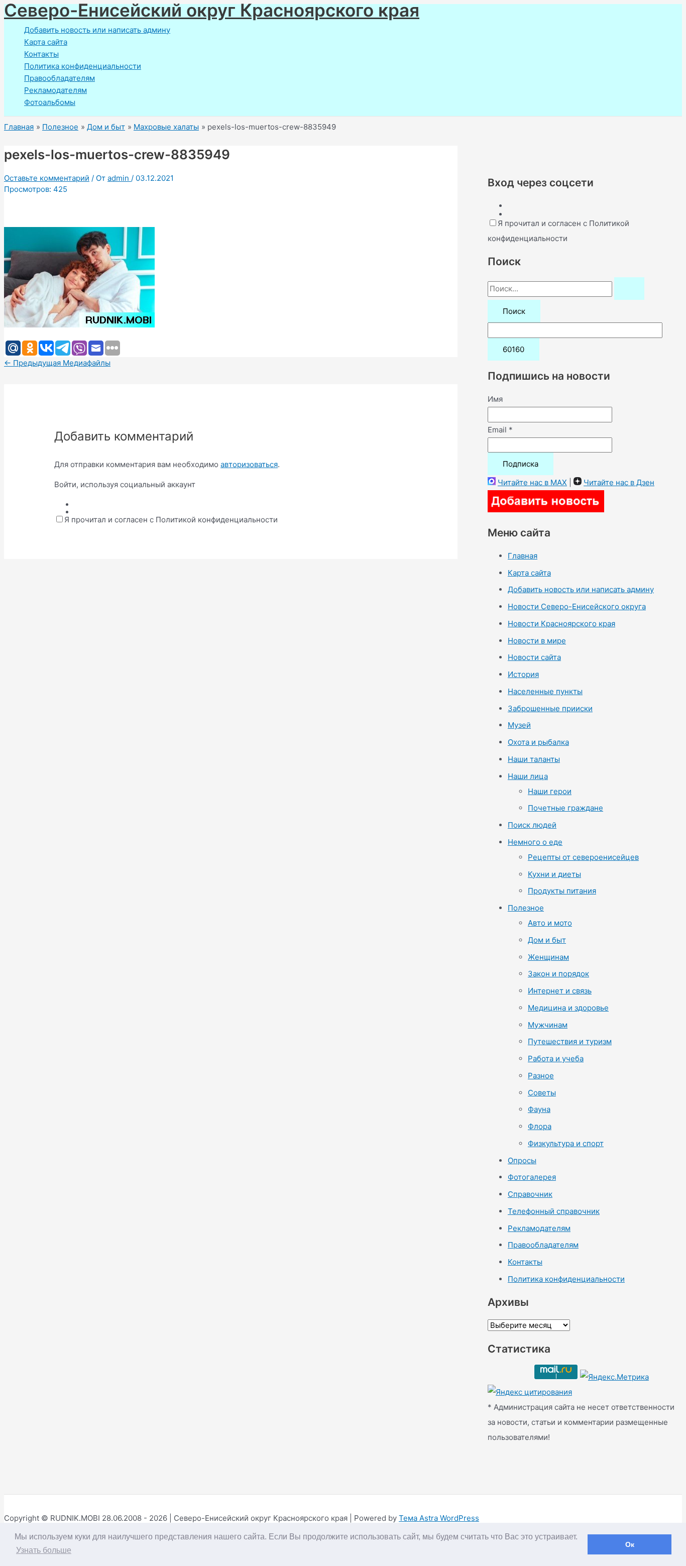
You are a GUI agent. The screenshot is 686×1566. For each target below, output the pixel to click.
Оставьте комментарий (46, 178)
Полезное (526, 908)
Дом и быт (547, 940)
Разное (541, 1075)
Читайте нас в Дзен (619, 482)
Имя (495, 399)
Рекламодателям (55, 90)
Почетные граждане (565, 808)
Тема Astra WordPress (439, 1518)
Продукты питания (562, 891)
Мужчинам (547, 1025)
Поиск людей (532, 825)
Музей (519, 725)
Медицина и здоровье (568, 1008)
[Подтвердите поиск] (629, 288)
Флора (539, 1126)
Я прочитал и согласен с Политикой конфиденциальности (171, 519)
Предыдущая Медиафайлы (57, 363)
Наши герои (549, 791)
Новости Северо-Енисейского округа (577, 606)
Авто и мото (550, 923)
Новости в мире (537, 640)
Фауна (539, 1109)
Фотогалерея (532, 1177)
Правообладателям (59, 78)
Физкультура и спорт (566, 1143)
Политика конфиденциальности (82, 66)
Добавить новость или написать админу (97, 30)
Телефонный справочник (554, 1211)
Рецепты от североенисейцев (583, 857)
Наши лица (528, 776)
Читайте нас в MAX (532, 482)
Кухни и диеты (554, 874)
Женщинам (548, 957)
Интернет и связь (560, 990)
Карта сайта (45, 42)
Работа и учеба (556, 1058)
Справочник (530, 1194)
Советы (542, 1092)
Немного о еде (535, 842)
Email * (500, 429)
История (523, 674)
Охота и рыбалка (538, 742)
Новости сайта (534, 657)
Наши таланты (534, 759)
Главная (522, 556)
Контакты (41, 54)
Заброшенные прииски (550, 708)
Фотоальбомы (49, 102)
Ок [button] (629, 1544)
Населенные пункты (545, 691)
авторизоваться (249, 464)
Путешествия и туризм (570, 1041)
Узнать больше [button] (43, 1550)
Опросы (522, 1160)
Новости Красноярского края (561, 623)
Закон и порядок (558, 973)
